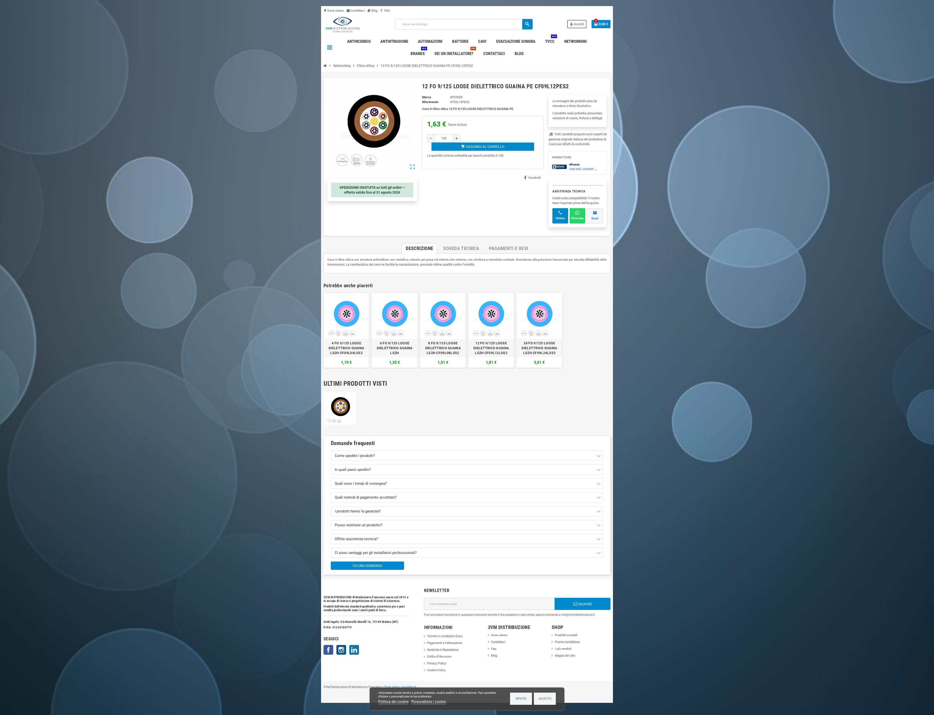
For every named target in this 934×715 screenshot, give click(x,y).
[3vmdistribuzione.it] (342, 24)
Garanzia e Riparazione (442, 650)
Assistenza (409, 687)
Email (595, 218)
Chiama (560, 218)
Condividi (534, 177)
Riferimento (430, 102)
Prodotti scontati (566, 635)
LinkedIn (354, 650)
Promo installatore (567, 642)
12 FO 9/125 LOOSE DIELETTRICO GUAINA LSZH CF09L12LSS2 (491, 348)
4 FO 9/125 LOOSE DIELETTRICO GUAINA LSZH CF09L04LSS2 (346, 348)
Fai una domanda (367, 566)
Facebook (328, 650)
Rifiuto (521, 698)
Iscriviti (584, 603)
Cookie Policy (436, 670)
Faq (493, 649)
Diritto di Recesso (439, 656)
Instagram (341, 650)
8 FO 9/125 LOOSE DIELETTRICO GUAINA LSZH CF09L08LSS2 (443, 348)
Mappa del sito (565, 655)
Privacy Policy (436, 663)
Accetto (545, 698)
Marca (426, 97)
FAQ (387, 10)
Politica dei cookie (393, 701)
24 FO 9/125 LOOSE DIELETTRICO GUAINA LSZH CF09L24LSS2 (539, 348)
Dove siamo (333, 10)
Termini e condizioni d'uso (444, 636)
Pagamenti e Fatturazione (444, 643)
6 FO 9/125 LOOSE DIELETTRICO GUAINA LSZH (394, 348)
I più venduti (563, 649)
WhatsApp (577, 218)
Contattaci (357, 10)
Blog (374, 10)
